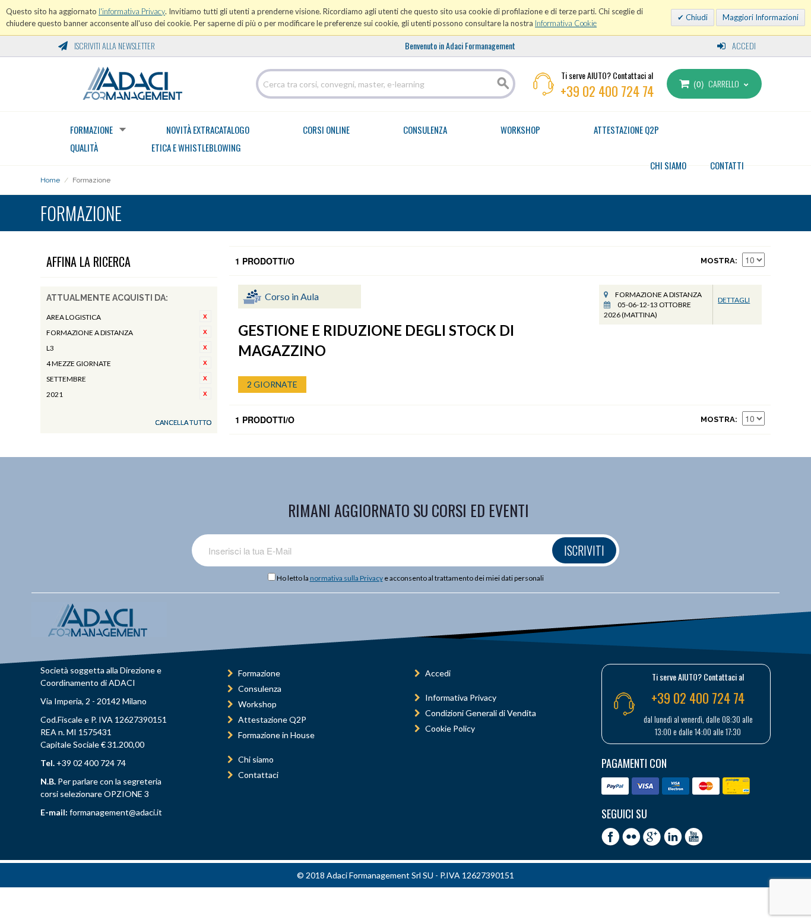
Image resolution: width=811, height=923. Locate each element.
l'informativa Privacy (132, 11)
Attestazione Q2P (626, 129)
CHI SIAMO (668, 165)
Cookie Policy (450, 728)
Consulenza (425, 129)
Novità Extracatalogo (207, 129)
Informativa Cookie (566, 23)
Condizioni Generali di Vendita (480, 713)
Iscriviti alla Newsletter (113, 45)
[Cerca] (503, 84)
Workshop (520, 129)
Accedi (743, 45)
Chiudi (696, 17)
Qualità (84, 147)
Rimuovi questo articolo (205, 316)
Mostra (718, 260)
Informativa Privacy (460, 697)
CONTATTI (727, 165)
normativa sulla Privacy (346, 578)
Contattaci (258, 775)
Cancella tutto (183, 422)
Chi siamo (256, 759)
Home (50, 180)
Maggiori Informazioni (761, 17)
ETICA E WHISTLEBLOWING (196, 147)
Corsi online (326, 129)
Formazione (91, 129)
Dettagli (734, 299)
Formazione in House (276, 735)
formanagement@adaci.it (115, 812)
